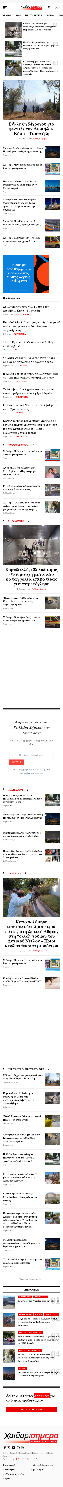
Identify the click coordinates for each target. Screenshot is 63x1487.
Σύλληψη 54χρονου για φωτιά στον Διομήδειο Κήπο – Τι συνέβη (32, 128)
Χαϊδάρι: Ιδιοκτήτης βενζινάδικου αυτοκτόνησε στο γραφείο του (21, 239)
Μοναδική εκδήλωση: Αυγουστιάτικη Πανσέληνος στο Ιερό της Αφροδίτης (23, 149)
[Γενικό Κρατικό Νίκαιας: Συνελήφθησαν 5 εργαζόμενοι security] (52, 1198)
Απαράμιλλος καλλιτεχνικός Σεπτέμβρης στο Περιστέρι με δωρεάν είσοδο (19, 471)
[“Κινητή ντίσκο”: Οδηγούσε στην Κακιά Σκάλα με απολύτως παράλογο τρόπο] (52, 603)
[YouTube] (13, 1447)
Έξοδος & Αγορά (18, 445)
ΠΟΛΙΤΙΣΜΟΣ (21, 381)
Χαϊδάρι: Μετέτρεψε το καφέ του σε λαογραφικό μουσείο (22, 166)
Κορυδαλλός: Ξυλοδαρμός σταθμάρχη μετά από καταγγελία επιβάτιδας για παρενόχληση (40, 26)
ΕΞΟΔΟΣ (22, 1368)
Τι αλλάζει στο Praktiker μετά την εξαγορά (38, 1300)
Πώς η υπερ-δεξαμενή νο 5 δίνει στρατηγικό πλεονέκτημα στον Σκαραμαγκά (20, 184)
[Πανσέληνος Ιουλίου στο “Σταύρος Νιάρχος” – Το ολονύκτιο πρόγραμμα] (9, 1373)
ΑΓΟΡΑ (22, 1350)
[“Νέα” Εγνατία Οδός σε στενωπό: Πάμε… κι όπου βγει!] (52, 1121)
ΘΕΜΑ (17, 350)
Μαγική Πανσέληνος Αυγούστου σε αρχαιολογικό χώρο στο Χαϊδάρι (22, 834)
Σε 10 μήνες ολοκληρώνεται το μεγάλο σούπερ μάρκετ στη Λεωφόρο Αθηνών (28, 391)
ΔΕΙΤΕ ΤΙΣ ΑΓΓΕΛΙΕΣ (31, 1409)
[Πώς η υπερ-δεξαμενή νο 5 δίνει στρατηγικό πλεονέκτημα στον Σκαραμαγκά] (52, 186)
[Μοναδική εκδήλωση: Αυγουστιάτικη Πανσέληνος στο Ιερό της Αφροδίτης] (52, 152)
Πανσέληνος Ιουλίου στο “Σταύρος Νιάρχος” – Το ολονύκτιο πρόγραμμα (38, 1374)
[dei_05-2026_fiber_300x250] (26, 273)
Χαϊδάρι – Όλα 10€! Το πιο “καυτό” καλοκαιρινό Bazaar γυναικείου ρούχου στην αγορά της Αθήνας (22, 506)
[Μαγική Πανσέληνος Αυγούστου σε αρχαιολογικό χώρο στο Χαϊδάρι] (52, 837)
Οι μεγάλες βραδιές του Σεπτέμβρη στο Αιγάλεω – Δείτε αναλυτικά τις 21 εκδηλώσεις (22, 854)
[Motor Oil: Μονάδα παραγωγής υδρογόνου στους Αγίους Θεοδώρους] (52, 225)
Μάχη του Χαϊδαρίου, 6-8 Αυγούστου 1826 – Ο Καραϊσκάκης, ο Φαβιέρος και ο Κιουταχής (38, 1322)
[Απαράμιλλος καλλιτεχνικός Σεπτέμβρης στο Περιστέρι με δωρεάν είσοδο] (52, 472)
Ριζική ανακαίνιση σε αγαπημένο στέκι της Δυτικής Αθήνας (21, 487)
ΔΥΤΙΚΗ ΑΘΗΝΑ (22, 314)
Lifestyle (14, 873)
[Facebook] (5, 1447)
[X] (9, 1447)
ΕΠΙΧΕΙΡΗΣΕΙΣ (22, 397)
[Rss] (22, 1447)
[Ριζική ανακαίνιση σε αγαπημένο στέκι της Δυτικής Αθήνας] (52, 490)
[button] (5, 7)
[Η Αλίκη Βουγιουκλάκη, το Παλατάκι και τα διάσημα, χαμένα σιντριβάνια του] (13, 49)
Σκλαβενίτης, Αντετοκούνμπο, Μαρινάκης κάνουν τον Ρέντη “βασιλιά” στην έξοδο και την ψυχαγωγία (19, 204)
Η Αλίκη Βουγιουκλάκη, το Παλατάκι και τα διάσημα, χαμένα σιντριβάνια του (40, 45)
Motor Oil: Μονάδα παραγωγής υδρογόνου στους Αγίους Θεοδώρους (22, 222)
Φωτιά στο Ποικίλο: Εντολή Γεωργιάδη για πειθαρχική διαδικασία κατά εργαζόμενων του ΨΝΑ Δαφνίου (38, 1340)
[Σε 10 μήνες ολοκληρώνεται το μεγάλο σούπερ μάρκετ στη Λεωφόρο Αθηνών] (52, 1178)
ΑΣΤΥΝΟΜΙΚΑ (20, 334)
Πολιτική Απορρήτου (29, 772)
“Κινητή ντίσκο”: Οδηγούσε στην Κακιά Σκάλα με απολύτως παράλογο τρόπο (29, 360)
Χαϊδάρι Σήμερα (40, 138)
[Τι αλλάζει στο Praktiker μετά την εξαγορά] (9, 1302)
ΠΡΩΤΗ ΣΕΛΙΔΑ (22, 436)
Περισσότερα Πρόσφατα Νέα (26, 1069)
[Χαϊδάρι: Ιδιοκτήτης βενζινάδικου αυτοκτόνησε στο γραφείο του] (52, 242)
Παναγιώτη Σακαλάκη (45, 1459)
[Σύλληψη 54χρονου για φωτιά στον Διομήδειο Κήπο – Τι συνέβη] (31, 100)
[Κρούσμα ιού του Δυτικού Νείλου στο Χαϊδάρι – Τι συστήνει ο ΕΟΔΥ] (52, 983)
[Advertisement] (31, 669)
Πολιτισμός (15, 789)
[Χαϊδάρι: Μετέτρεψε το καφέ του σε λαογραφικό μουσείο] (52, 169)
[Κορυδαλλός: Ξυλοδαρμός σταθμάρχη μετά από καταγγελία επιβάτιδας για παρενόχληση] (13, 30)
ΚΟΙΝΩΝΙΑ (20, 413)
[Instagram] (18, 1447)
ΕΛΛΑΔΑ (22, 1332)
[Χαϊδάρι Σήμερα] (31, 7)
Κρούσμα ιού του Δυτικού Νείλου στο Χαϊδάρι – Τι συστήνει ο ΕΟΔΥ (22, 979)
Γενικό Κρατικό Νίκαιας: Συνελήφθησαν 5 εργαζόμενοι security (20, 1197)
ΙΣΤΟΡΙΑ (38, 1314)
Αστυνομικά (16, 521)
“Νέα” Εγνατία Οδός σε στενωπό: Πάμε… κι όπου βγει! (30, 344)
